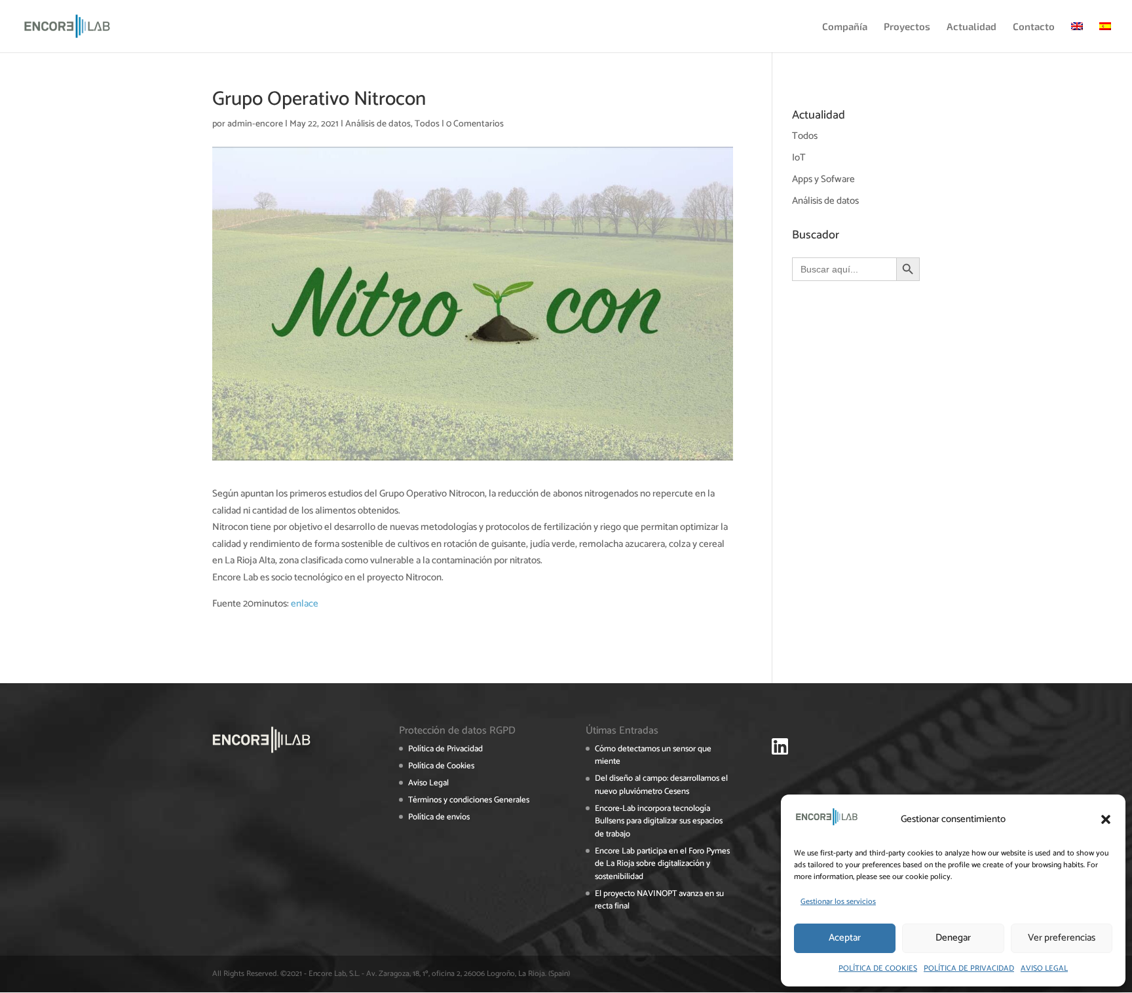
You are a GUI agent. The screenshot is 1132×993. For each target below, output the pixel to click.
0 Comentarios (475, 124)
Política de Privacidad (445, 749)
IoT (799, 157)
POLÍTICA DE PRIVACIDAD (969, 968)
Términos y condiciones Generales (468, 800)
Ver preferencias (1061, 937)
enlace (304, 603)
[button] (1105, 819)
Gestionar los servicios (838, 901)
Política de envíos (439, 817)
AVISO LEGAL (1044, 968)
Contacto (1034, 27)
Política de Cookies (441, 766)
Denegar (953, 937)
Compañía (844, 27)
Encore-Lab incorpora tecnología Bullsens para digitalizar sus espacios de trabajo (659, 821)
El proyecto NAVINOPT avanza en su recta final (659, 900)
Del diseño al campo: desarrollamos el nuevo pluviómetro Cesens (661, 785)
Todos (427, 124)
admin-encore (255, 124)
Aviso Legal (428, 783)
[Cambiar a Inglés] (1077, 37)
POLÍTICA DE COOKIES (878, 968)
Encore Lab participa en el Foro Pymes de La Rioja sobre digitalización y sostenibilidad (662, 864)
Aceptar (845, 937)
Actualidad (971, 27)
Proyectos (907, 27)
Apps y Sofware (823, 179)
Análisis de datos (378, 124)
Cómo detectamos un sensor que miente (653, 755)
